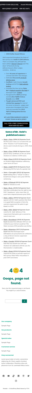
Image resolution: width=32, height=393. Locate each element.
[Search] (24, 301)
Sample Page (5, 325)
